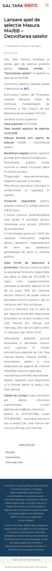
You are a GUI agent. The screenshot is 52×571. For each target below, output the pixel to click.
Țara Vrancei (13, 46)
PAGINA (40, 113)
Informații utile (14, 462)
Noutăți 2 (36, 46)
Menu (47, 5)
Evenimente (13, 457)
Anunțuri (25, 46)
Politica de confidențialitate (26, 559)
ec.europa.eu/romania (31, 549)
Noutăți (10, 452)
